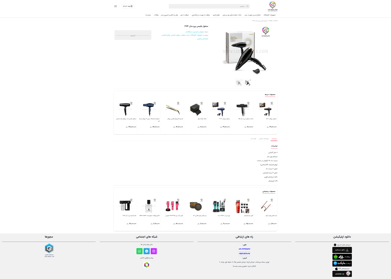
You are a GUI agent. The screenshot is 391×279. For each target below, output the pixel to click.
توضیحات (274, 139)
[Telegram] (147, 251)
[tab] (274, 139)
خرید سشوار (185, 35)
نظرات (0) (253, 139)
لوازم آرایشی (166, 35)
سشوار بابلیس (175, 35)
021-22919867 (244, 249)
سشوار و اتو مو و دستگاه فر (195, 32)
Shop (270, 21)
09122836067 (244, 253)
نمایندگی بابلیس (202, 38)
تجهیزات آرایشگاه (196, 35)
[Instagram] (154, 251)
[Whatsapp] (139, 251)
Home (275, 21)
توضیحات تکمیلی (264, 139)
